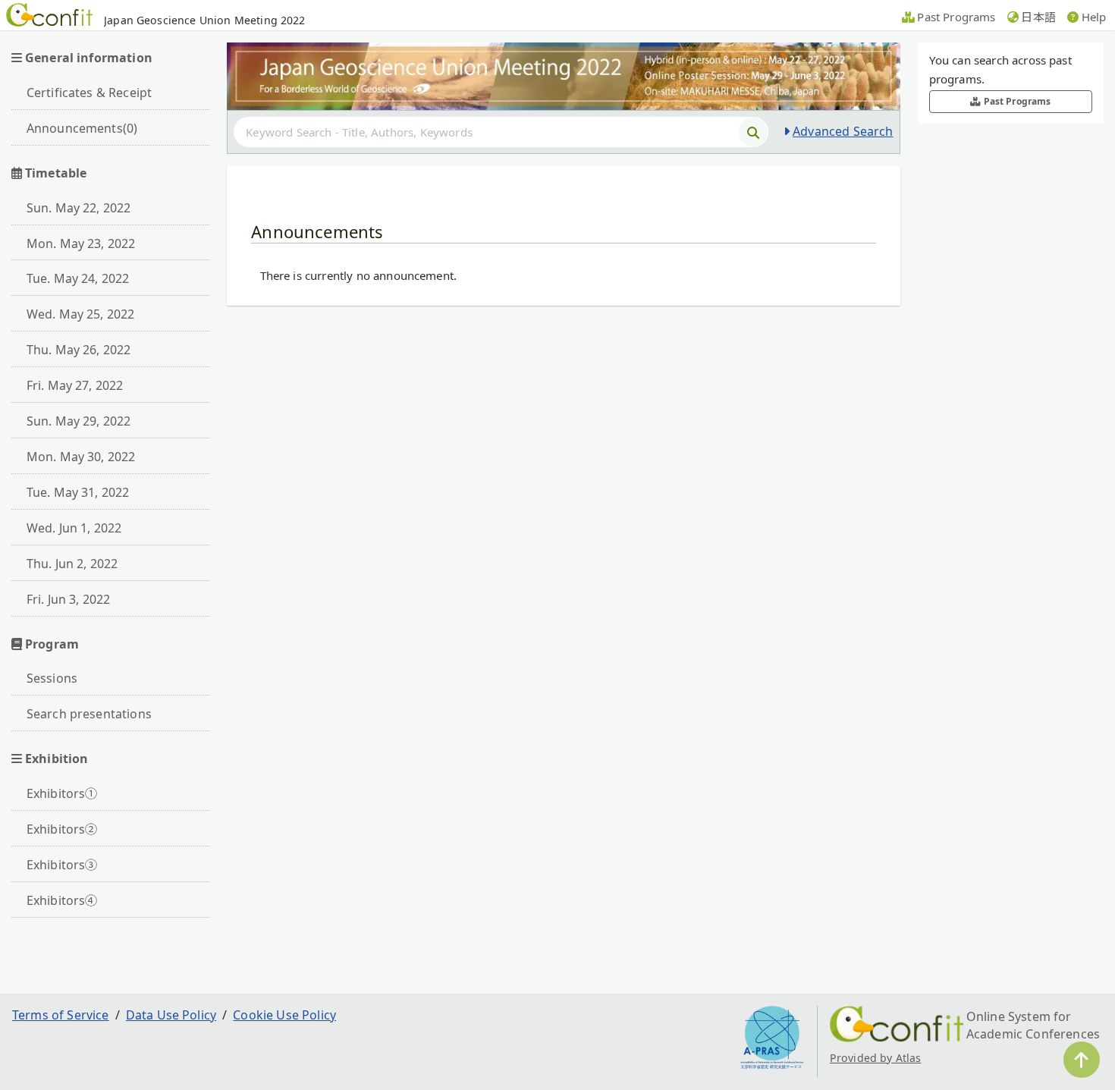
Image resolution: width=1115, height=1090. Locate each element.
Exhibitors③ (62, 864)
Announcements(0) (82, 128)
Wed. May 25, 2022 (81, 314)
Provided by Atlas (876, 1058)
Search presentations (89, 713)
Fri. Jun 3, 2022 (69, 599)
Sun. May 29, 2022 (79, 421)
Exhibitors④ (62, 900)
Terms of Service (60, 1015)
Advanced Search (843, 131)
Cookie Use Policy (284, 1015)
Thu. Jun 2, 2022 (72, 563)
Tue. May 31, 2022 (78, 492)
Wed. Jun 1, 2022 (74, 528)
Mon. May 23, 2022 (81, 243)
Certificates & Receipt (89, 92)
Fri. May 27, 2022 (75, 385)
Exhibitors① (62, 793)
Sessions (52, 678)
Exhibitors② (62, 829)
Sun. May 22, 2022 (79, 207)
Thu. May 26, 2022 (79, 349)
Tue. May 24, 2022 (78, 278)
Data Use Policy (171, 1015)
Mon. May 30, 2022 (81, 456)
